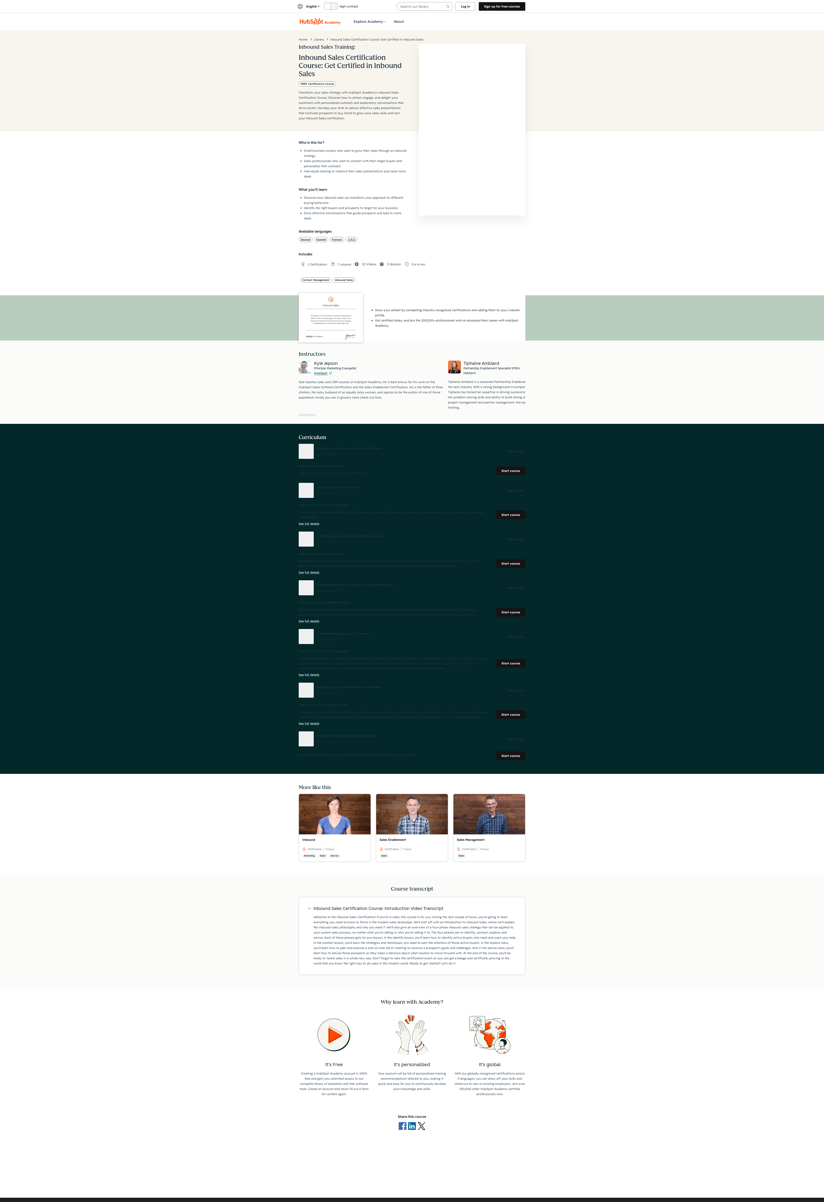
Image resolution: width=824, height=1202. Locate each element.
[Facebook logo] (403, 1126)
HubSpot (321, 373)
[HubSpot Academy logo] (320, 21)
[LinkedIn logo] (413, 1126)
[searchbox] (425, 6)
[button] (412, 451)
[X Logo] (421, 1126)
